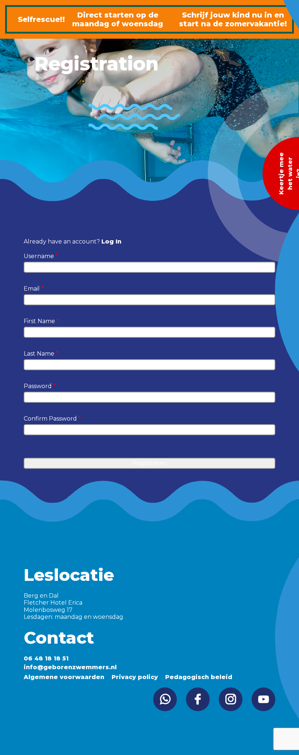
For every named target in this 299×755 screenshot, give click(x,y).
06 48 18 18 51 (46, 658)
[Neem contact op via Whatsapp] (165, 699)
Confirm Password (52, 418)
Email (34, 288)
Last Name (41, 353)
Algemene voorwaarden (64, 677)
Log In (111, 241)
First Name (41, 321)
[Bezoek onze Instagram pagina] (230, 699)
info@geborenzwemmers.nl (70, 667)
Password (40, 386)
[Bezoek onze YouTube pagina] (263, 699)
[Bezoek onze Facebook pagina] (198, 699)
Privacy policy (135, 677)
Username (41, 256)
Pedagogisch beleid (198, 677)
